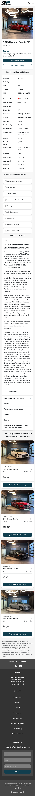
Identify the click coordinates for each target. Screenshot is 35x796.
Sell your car (18, 713)
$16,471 (6, 477)
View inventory (17, 697)
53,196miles (28, 521)
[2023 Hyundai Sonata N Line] (17, 502)
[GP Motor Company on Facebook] (15, 666)
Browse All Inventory (17, 60)
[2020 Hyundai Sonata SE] (17, 552)
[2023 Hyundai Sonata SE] (17, 452)
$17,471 (6, 527)
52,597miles (28, 571)
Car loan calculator (17, 723)
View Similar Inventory (17, 66)
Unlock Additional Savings (18, 485)
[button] (29, 3)
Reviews (17, 702)
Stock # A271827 (7, 516)
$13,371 (6, 577)
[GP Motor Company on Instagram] (20, 666)
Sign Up (17, 771)
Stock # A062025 (7, 566)
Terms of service (17, 734)
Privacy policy (17, 729)
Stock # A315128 (7, 467)
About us (17, 708)
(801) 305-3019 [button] (19, 684)
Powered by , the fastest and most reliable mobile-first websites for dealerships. (17, 786)
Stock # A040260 (7, 616)
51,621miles (28, 621)
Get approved (17, 718)
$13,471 (6, 626)
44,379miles (28, 472)
